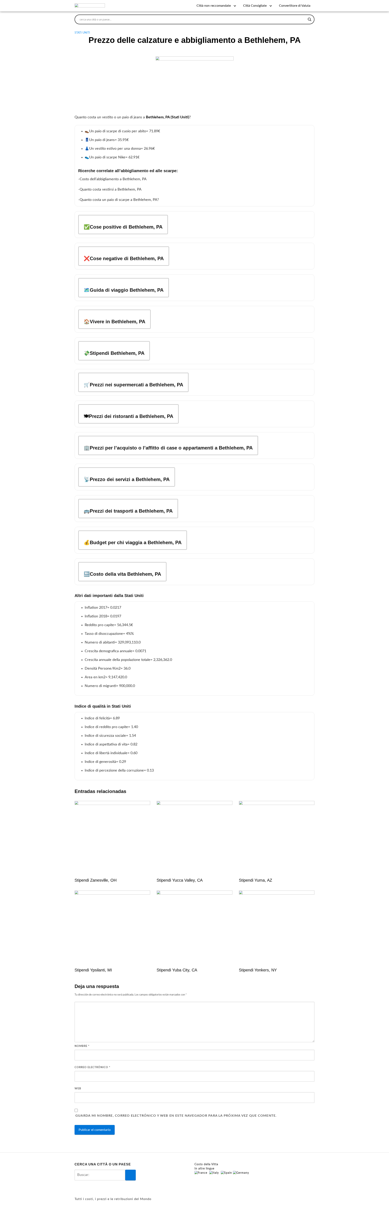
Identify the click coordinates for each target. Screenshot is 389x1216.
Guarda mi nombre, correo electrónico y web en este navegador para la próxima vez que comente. (176, 1115)
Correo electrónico (92, 1067)
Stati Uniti (82, 32)
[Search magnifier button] (309, 19)
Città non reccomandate (214, 5)
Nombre (82, 1046)
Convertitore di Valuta (294, 5)
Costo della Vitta (206, 1164)
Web (78, 1088)
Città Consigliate (255, 5)
